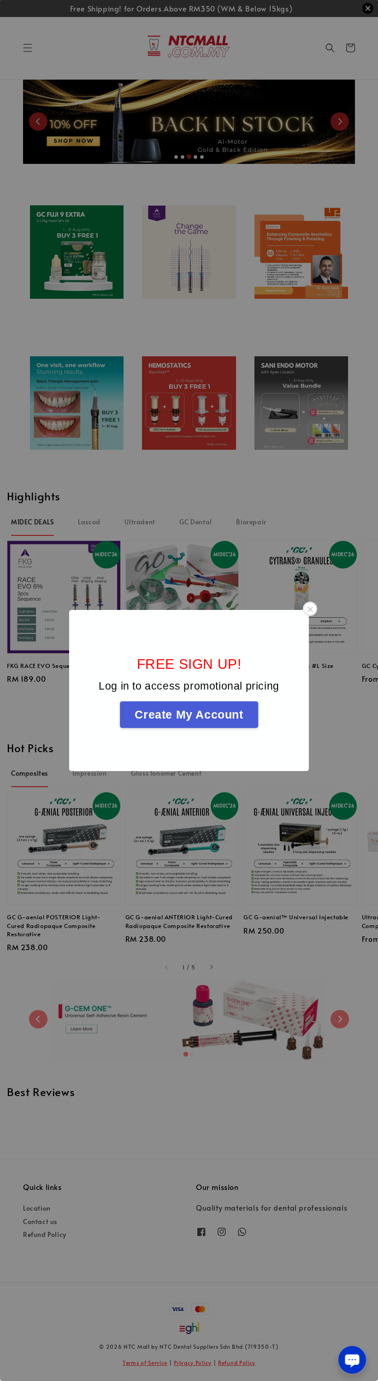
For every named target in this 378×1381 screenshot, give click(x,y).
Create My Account (189, 714)
